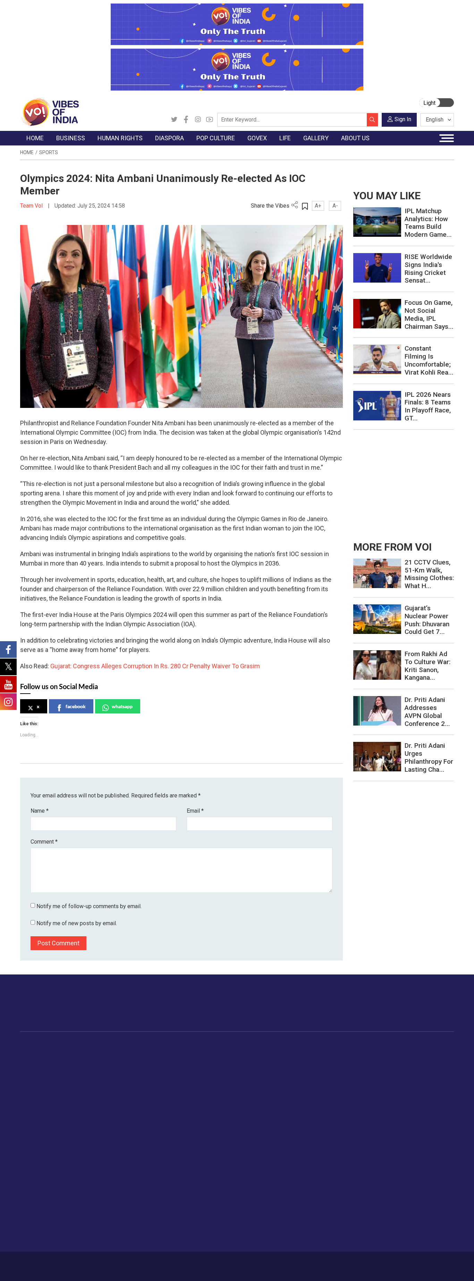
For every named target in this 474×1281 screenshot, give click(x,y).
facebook (76, 706)
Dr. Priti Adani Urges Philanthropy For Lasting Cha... (429, 757)
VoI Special (40, 1098)
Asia (170, 1063)
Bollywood (226, 1055)
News (134, 1055)
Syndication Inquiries (50, 1219)
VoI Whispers (263, 1063)
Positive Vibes (43, 1107)
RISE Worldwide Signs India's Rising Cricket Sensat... (428, 268)
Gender (377, 1072)
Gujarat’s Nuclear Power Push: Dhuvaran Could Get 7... (427, 620)
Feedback (126, 1262)
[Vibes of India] (49, 111)
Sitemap (188, 1262)
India (86, 1055)
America (174, 1055)
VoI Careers (40, 1228)
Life (367, 1046)
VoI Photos (434, 1098)
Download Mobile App (413, 1266)
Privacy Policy (158, 1262)
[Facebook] (186, 120)
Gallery (422, 1046)
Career (46, 1262)
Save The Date (437, 1055)
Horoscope (382, 1055)
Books (221, 1081)
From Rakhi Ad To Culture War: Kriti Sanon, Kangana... (427, 665)
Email (195, 810)
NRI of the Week (184, 1072)
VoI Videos (433, 1072)
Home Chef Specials (325, 1055)
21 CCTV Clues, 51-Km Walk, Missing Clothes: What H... (429, 574)
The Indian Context (48, 1072)
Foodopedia (309, 1046)
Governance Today (269, 1055)
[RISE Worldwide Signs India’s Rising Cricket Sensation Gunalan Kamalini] (377, 267)
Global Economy (99, 1072)
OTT (219, 1072)
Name (40, 810)
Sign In (403, 119)
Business (85, 1046)
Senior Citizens (386, 1098)
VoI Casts (432, 1081)
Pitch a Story (42, 1202)
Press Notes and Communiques (64, 1184)
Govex (249, 1046)
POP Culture (222, 1046)
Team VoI (32, 205)
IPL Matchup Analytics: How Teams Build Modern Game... (428, 222)
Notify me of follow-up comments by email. (89, 906)
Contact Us (98, 1262)
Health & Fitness (388, 1124)
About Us (70, 1262)
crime (34, 1089)
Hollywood (226, 1063)
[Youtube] (209, 120)
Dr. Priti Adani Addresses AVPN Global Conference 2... (427, 711)
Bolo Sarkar (261, 1072)
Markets (90, 1081)
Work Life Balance (389, 1115)
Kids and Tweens (389, 1133)
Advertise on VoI (46, 1176)
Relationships (384, 1081)
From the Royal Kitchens (330, 1063)
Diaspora (169, 1046)
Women (378, 1063)
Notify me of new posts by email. (76, 923)
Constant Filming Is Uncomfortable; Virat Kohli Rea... (429, 360)
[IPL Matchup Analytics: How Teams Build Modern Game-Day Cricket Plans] (377, 221)
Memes (429, 1089)
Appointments (264, 1081)
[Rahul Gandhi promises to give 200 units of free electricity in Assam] (377, 572)
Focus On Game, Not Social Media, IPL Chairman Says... (429, 314)
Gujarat (35, 1081)
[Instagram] (198, 120)
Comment (44, 841)
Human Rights (138, 1046)
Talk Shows (434, 1063)
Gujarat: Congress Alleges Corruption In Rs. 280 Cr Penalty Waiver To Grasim (155, 666)
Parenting (380, 1089)
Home (27, 152)
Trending (36, 1055)
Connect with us (413, 1010)
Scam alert (39, 1193)
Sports (48, 152)
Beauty (377, 1150)
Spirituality (380, 1159)
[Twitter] (174, 120)
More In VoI (34, 1167)
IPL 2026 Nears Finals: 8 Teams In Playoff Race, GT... (428, 406)
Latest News (41, 1063)
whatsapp (122, 706)
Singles (377, 1107)
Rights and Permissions (54, 1236)
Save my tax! (95, 1089)
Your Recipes (317, 1072)
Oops (33, 1210)
